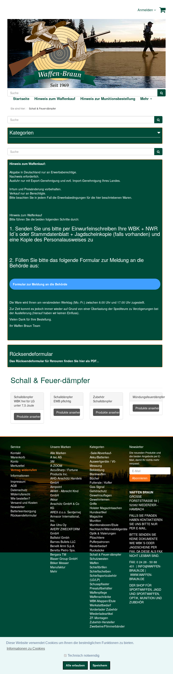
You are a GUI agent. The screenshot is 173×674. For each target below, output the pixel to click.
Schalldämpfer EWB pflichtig (63, 399)
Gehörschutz (98, 491)
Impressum (18, 481)
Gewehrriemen (99, 499)
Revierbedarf (98, 546)
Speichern (100, 665)
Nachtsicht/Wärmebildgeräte (108, 529)
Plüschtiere (97, 537)
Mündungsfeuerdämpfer (149, 397)
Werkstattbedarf (100, 605)
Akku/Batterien (99, 457)
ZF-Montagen (99, 618)
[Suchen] (161, 92)
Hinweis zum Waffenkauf (54, 98)
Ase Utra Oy (58, 525)
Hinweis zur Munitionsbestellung (107, 98)
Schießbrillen (98, 567)
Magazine (96, 516)
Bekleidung (97, 470)
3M (52, 461)
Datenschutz (19, 490)
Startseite (21, 98)
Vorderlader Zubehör (104, 609)
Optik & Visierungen (103, 533)
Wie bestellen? (20, 498)
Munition (95, 520)
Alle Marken (58, 453)
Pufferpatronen (99, 542)
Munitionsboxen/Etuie (104, 525)
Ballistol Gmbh (59, 537)
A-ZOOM (56, 465)
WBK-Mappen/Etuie (103, 601)
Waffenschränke (100, 597)
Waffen (94, 563)
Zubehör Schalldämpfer (102, 399)
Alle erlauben (75, 665)
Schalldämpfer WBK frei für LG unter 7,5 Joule (24, 401)
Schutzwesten (99, 558)
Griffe (93, 503)
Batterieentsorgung (23, 511)
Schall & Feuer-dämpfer (105, 554)
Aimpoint (56, 487)
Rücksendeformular (24, 515)
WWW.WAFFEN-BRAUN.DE (140, 577)
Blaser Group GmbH (63, 558)
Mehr (53, 571)
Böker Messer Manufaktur (59, 565)
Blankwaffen (98, 474)
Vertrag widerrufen (24, 470)
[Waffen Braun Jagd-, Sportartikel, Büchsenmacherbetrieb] (59, 53)
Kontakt (16, 453)
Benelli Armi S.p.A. (62, 546)
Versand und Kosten (24, 502)
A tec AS (56, 457)
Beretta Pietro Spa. (63, 550)
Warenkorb (18, 457)
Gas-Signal (97, 487)
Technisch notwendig (83, 655)
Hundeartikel (98, 512)
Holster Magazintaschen (106, 508)
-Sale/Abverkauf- (101, 453)
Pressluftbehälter (101, 588)
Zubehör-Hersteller (102, 622)
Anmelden (146, 9)
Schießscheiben (100, 571)
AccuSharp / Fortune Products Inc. (64, 472)
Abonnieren (139, 478)
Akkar (54, 499)
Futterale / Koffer (101, 482)
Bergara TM (58, 554)
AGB (14, 486)
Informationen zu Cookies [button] (26, 648)
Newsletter (18, 507)
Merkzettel (17, 465)
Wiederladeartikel (101, 613)
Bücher (94, 478)
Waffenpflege (98, 592)
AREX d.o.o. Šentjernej (65, 512)
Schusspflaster (99, 584)
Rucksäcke (97, 550)
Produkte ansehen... (29, 416)
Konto (14, 461)
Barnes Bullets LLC (63, 542)
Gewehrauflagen (101, 495)
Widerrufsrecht (20, 494)
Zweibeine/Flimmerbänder (107, 626)
